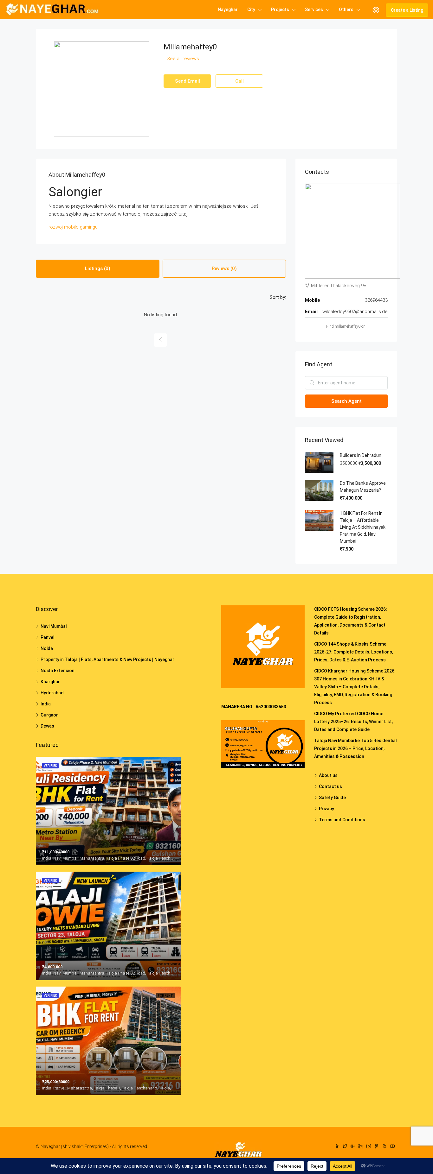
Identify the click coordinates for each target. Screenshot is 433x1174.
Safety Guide (332, 797)
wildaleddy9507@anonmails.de (355, 311)
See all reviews (183, 58)
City (251, 9)
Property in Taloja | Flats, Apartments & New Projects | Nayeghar (107, 659)
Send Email (187, 81)
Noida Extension (57, 670)
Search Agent (346, 401)
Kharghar (50, 681)
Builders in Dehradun (360, 455)
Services (314, 9)
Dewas (47, 726)
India (46, 703)
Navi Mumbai (54, 626)
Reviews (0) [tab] (224, 268)
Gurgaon (50, 714)
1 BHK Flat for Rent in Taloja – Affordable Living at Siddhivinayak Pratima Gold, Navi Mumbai (362, 527)
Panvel (48, 637)
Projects (280, 9)
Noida (47, 648)
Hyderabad (52, 692)
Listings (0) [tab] (97, 268)
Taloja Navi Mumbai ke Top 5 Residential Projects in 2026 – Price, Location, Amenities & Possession (355, 748)
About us (328, 775)
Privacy (326, 808)
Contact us (330, 786)
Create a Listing (407, 10)
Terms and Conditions (342, 819)
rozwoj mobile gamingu (73, 227)
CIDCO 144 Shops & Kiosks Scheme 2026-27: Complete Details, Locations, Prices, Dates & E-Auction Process (353, 651)
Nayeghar (228, 9)
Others (346, 9)
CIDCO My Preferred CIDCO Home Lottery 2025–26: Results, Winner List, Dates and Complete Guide (353, 721)
